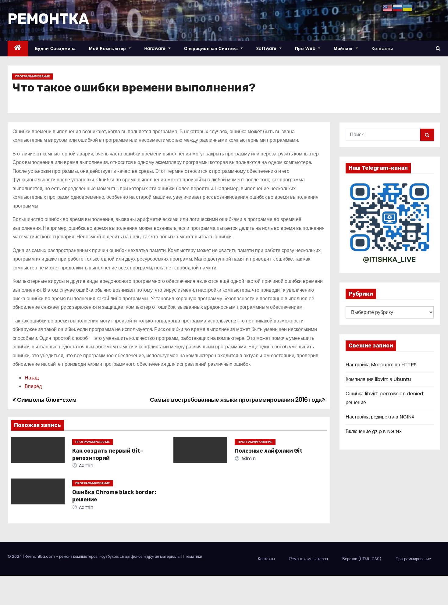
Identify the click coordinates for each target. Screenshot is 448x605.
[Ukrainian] (407, 7)
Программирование (32, 76)
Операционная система (212, 48)
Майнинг (344, 48)
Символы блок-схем (46, 400)
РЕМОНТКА (48, 18)
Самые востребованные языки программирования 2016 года (236, 400)
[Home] (18, 48)
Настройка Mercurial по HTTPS (381, 364)
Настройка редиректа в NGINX (380, 416)
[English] (388, 7)
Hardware (155, 48)
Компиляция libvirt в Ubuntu (378, 379)
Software (267, 48)
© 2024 (15, 556)
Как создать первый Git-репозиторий (107, 454)
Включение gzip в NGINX (374, 431)
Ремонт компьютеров (308, 559)
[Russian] (397, 7)
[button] (438, 48)
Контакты (382, 48)
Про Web (306, 48)
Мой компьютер (108, 48)
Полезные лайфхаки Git (269, 450)
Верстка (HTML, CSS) (361, 559)
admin (85, 465)
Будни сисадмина (55, 48)
